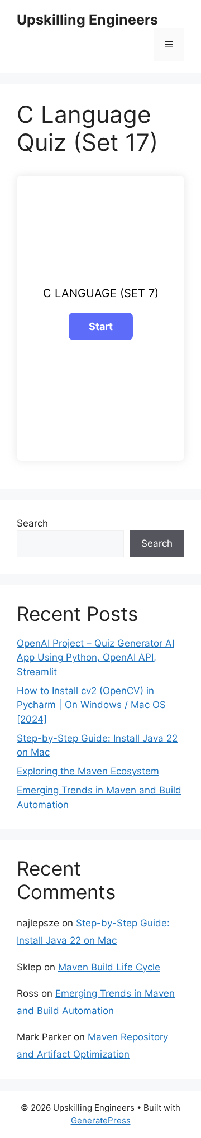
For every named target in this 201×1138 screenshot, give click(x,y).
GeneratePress (101, 1120)
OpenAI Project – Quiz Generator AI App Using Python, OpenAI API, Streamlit (95, 657)
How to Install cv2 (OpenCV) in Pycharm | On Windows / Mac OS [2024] (91, 705)
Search (32, 523)
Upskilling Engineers (87, 19)
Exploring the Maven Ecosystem (88, 771)
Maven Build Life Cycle (109, 967)
